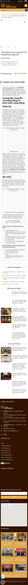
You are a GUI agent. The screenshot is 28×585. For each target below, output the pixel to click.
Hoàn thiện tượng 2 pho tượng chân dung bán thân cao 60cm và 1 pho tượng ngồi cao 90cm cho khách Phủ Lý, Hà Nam (18, 335)
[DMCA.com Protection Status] (5, 463)
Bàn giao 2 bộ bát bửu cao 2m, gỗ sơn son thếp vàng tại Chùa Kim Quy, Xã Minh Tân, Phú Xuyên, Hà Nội (19, 383)
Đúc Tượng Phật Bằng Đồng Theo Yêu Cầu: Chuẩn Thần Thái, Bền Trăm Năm (19, 302)
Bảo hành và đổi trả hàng (7, 459)
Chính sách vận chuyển (6, 457)
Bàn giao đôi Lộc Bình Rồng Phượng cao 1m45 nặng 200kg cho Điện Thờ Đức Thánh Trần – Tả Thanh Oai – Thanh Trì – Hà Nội (19, 366)
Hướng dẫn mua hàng (6, 450)
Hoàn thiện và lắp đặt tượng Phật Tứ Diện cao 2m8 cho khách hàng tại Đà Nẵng (19, 391)
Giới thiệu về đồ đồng (6, 445)
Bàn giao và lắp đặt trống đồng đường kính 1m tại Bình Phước (19, 375)
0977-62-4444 (20, 73)
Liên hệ (2, 443)
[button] (26, 5)
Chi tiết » (14, 295)
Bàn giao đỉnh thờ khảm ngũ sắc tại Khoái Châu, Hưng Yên (19, 292)
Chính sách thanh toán (6, 455)
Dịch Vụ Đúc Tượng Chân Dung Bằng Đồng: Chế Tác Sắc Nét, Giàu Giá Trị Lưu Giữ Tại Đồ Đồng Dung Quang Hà (19, 318)
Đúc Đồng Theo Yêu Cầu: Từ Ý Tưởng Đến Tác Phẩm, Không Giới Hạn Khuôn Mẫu (19, 310)
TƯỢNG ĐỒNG (9, 14)
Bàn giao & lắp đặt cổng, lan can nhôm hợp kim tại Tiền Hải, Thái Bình (19, 326)
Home (3, 14)
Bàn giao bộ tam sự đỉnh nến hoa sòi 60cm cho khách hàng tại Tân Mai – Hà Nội (19, 357)
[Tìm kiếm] (26, 10)
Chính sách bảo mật (5, 452)
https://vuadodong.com (17, 257)
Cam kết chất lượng (5, 448)
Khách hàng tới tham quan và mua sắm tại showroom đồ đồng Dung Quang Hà (19, 349)
